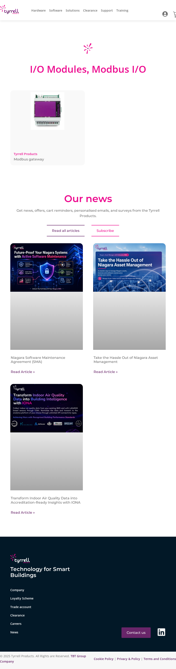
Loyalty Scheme (21, 598)
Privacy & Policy (128, 659)
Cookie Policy (104, 659)
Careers (15, 624)
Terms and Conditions (160, 659)
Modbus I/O (119, 69)
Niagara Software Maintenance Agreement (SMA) (38, 360)
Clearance (90, 10)
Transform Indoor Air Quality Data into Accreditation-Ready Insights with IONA (45, 500)
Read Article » (23, 372)
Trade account (20, 607)
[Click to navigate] (165, 14)
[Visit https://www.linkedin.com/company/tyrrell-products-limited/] (161, 632)
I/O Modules (58, 69)
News (14, 632)
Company (17, 590)
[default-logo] (10, 10)
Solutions (73, 10)
